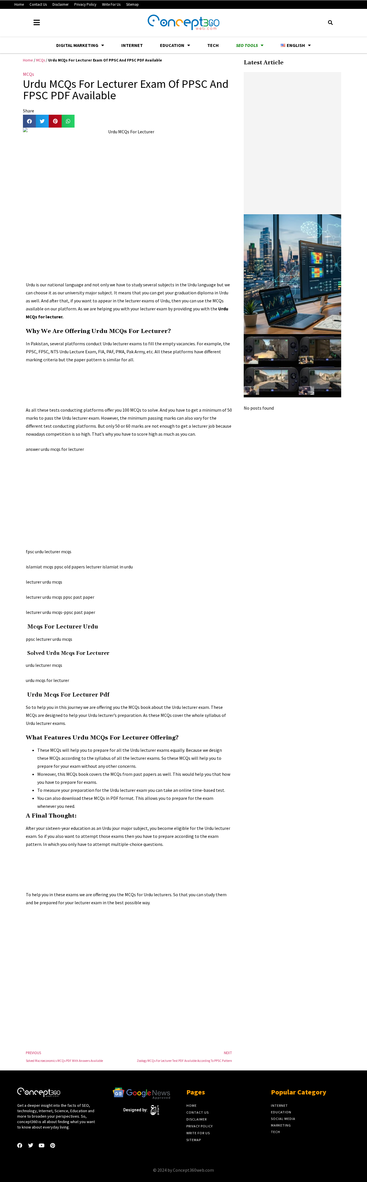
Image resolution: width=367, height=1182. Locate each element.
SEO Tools (247, 45)
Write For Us (111, 4)
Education (172, 45)
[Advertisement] (130, 383)
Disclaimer (60, 4)
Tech (213, 45)
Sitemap (132, 4)
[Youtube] (41, 1145)
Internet (132, 45)
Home (19, 4)
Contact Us (38, 4)
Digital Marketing (77, 45)
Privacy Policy (85, 4)
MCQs (40, 60)
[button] (330, 22)
